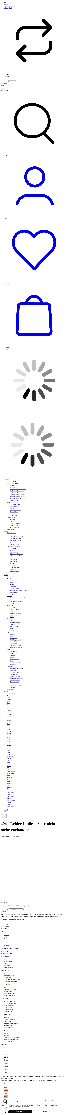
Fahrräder (6, 479)
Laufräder (12, 487)
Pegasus (9, 764)
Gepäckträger (13, 586)
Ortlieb (8, 762)
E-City (11, 550)
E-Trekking (13, 548)
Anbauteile (9, 578)
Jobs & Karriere (8, 961)
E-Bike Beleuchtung (15, 620)
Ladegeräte (13, 630)
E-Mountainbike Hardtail (16, 536)
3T (7, 695)
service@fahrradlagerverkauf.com (9, 948)
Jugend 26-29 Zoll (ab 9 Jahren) (18, 498)
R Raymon (9, 775)
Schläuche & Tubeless (15, 613)
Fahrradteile (10, 605)
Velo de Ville (10, 796)
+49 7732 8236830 (5, 945)
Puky (8, 768)
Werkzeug (12, 599)
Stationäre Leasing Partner (10, 989)
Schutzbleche (13, 582)
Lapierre (9, 745)
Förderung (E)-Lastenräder (10, 981)
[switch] (5, 1109)
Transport (9, 666)
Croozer (9, 716)
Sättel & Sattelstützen (15, 609)
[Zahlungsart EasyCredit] (6, 1064)
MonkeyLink (10, 756)
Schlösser (12, 634)
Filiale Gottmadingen (9, 1007)
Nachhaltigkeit (7, 965)
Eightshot (9, 722)
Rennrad (12, 508)
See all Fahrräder (11, 529)
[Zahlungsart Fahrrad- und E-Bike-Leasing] (6, 1073)
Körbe (11, 636)
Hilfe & (7, 1035)
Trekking (12, 519)
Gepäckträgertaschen (15, 640)
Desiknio (9, 720)
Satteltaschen (13, 638)
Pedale (11, 580)
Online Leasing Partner (9, 987)
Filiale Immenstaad (8, 1009)
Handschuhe (13, 655)
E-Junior (12, 563)
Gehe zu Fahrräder (11, 481)
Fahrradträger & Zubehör (16, 668)
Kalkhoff (9, 737)
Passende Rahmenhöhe (9, 1019)
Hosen (11, 661)
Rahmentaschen (14, 641)
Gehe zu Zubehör (11, 577)
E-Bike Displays (14, 626)
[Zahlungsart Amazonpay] (6, 1055)
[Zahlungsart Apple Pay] (6, 1058)
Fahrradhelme (13, 651)
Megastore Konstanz (9, 1005)
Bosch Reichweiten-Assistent (11, 1023)
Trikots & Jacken (14, 659)
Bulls (8, 706)
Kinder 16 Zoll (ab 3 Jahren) (17, 491)
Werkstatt (9, 596)
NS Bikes (9, 758)
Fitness (8, 683)
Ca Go (8, 708)
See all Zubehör (11, 689)
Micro (8, 752)
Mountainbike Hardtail (15, 504)
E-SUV (12, 542)
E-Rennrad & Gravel (15, 540)
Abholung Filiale (8, 8)
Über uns (6, 959)
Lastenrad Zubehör (15, 680)
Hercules (9, 733)
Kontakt (6, 963)
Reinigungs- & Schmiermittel (17, 598)
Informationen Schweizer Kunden (12, 979)
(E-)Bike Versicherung (9, 995)
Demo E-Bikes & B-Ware (16, 567)
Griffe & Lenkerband (15, 588)
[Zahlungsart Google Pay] (6, 1061)
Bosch (8, 703)
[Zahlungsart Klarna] (6, 1067)
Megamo (9, 748)
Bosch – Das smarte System (11, 1025)
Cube (8, 718)
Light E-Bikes (13, 559)
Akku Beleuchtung (15, 622)
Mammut (9, 747)
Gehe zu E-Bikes (11, 533)
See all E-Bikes (11, 573)
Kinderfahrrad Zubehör (16, 647)
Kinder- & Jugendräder (13, 483)
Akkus (11, 628)
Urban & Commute (15, 523)
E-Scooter (12, 565)
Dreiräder (12, 485)
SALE (5, 808)
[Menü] (8, 1099)
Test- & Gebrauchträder (13, 527)
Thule (8, 790)
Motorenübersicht (8, 1027)
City (11, 521)
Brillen (12, 653)
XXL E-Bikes (13, 561)
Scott (8, 779)
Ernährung (12, 687)
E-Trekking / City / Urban (13, 546)
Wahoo (9, 798)
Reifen (11, 611)
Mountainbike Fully (15, 506)
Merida (9, 750)
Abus (8, 697)
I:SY (8, 735)
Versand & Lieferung (9, 973)
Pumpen (12, 603)
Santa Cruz (10, 777)
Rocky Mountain (11, 773)
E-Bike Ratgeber (8, 1021)
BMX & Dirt (13, 515)
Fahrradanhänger (14, 674)
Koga (8, 741)
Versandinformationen (9, 6)
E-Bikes (6, 531)
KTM (8, 743)
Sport (8, 502)
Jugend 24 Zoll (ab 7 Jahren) (17, 496)
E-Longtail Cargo (14, 571)
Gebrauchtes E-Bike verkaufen (11, 1039)
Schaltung (12, 617)
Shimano (9, 781)
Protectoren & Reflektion (16, 662)
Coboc (8, 712)
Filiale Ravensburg (8, 1011)
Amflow (9, 699)
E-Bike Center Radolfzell (10, 1003)
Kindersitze (13, 670)
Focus (8, 727)
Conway (9, 714)
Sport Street (13, 513)
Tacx (8, 785)
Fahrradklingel (13, 592)
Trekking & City (11, 517)
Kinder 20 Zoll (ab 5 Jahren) (17, 494)
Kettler (8, 739)
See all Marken (11, 806)
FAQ (5, 811)
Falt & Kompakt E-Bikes (16, 554)
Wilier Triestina (11, 800)
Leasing (6, 4)
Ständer (12, 584)
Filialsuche (6, 76)
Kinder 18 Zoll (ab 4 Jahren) (17, 492)
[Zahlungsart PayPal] (6, 1048)
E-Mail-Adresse (5, 909)
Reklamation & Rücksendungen (12, 1037)
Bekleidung (10, 649)
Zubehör (6, 575)
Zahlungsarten (7, 977)
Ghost (8, 729)
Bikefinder (6, 2)
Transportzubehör (14, 682)
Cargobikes (13, 569)
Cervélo (9, 710)
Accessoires (13, 664)
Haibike (9, 731)
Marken (6, 691)
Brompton (9, 705)
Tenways (9, 787)
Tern (8, 789)
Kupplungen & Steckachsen (17, 678)
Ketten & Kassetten (15, 615)
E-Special (9, 557)
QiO (8, 769)
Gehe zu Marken (11, 693)
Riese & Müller (11, 771)
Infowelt (6, 810)
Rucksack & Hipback (15, 645)
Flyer (8, 726)
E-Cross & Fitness (14, 544)
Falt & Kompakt (14, 525)
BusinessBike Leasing (9, 993)
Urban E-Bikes (14, 552)
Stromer (9, 783)
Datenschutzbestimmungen (51, 1100)
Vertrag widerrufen (8, 1041)
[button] (34, 124)
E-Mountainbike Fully (15, 538)
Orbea (8, 760)
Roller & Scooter (14, 500)
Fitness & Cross (14, 512)
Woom (8, 804)
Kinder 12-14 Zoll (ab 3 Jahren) (18, 489)
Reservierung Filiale (9, 975)
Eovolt (8, 724)
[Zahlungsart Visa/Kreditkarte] (6, 1052)
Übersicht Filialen (8, 967)
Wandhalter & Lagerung (16, 601)
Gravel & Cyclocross (15, 510)
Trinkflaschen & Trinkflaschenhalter (19, 590)
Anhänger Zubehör (15, 676)
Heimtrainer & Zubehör (16, 685)
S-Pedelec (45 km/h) (15, 556)
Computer (12, 624)
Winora (9, 802)
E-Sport (9, 534)
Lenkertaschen (13, 643)
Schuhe (12, 657)
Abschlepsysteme (14, 672)
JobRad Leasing (8, 991)
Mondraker (10, 754)
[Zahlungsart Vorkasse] (6, 1070)
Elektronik (9, 619)
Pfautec (9, 766)
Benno (8, 701)
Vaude (8, 794)
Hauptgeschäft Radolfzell (10, 1001)
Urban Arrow (10, 792)
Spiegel (12, 594)
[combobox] (8, 87)
